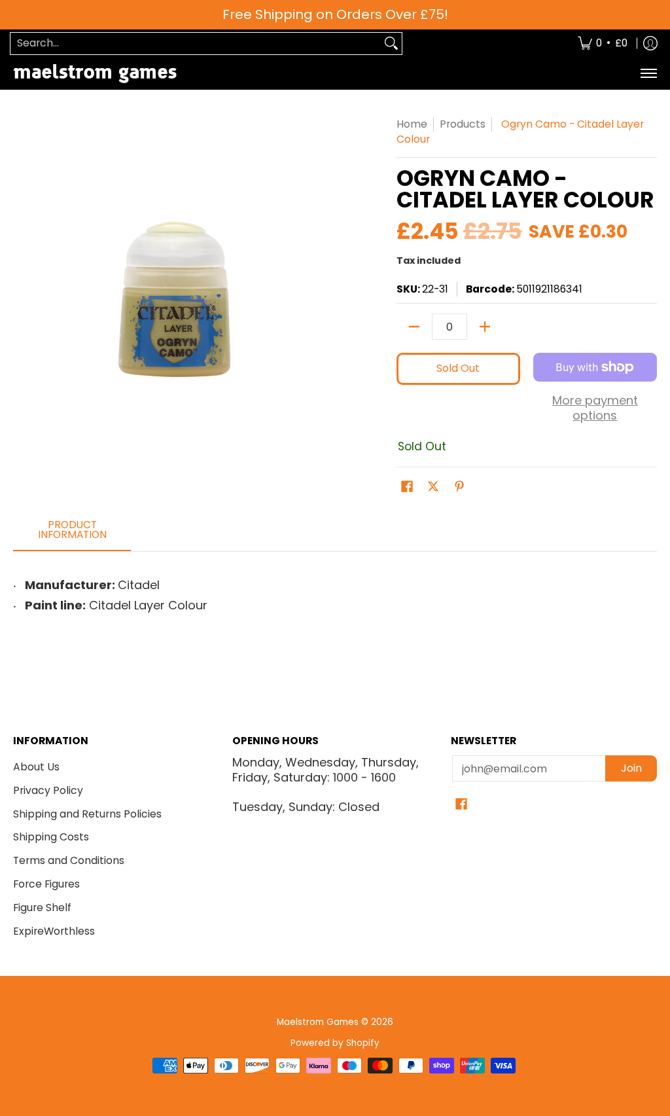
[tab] (72, 533)
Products (462, 124)
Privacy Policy (48, 790)
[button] (407, 487)
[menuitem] (602, 43)
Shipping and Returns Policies (87, 813)
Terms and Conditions (68, 860)
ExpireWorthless (54, 931)
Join (631, 768)
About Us (36, 766)
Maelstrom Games (318, 1022)
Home (412, 124)
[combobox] (195, 43)
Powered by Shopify (335, 1043)
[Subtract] (414, 326)
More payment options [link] (595, 408)
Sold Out (458, 368)
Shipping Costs (51, 836)
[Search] (391, 43)
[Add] (484, 326)
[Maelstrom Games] (95, 74)
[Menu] (648, 74)
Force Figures (46, 883)
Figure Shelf (42, 907)
